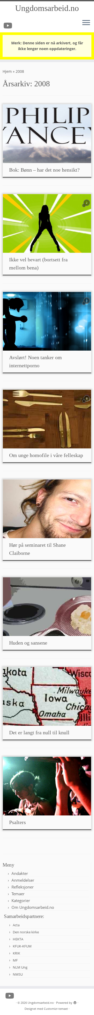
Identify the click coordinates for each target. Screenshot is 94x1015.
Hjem (7, 71)
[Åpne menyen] (86, 23)
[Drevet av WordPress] (75, 1002)
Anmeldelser (22, 880)
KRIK (16, 953)
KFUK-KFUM (22, 946)
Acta (16, 925)
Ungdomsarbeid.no (47, 8)
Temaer (18, 893)
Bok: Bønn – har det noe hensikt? (44, 170)
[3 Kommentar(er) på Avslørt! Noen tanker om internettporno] (87, 305)
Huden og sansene (28, 643)
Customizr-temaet (56, 1009)
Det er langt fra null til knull (39, 732)
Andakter (19, 873)
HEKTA (18, 939)
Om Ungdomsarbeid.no (32, 907)
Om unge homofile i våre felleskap (46, 455)
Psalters (17, 822)
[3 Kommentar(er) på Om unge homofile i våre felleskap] (87, 403)
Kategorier (20, 900)
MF (15, 960)
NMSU (18, 974)
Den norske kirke (26, 932)
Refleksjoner (22, 887)
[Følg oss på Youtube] (8, 25)
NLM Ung (20, 967)
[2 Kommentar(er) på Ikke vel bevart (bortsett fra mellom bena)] (87, 207)
